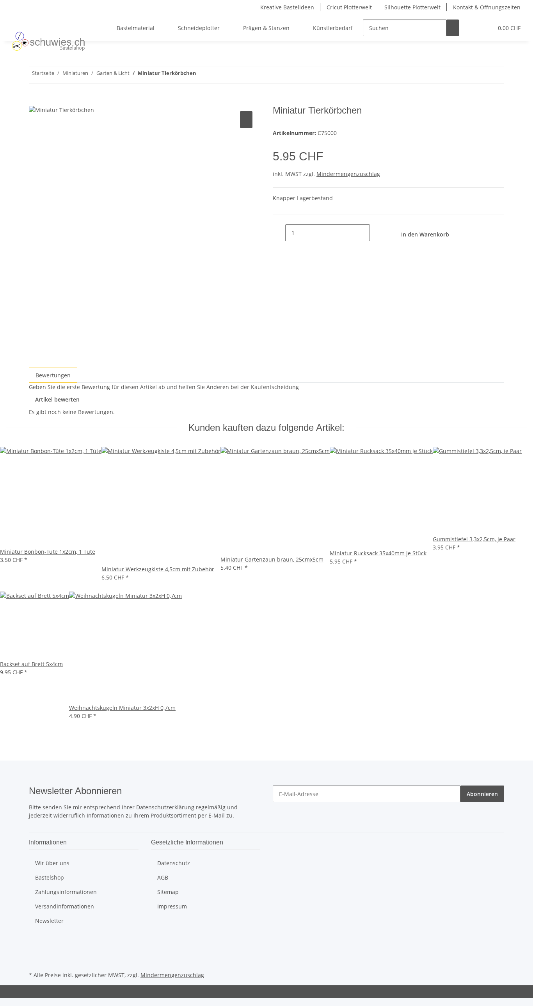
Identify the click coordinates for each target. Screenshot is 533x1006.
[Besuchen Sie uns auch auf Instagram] (35, 960)
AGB (162, 877)
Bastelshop (49, 877)
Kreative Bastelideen (287, 7)
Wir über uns (52, 863)
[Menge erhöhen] (376, 232)
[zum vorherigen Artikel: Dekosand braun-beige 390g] (216, 74)
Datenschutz (173, 863)
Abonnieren (482, 794)
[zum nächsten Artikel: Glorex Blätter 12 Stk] (202, 74)
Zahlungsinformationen (66, 892)
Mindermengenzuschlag (348, 174)
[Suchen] (452, 28)
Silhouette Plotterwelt (412, 7)
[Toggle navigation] (16, 21)
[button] (471, 27)
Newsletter (49, 920)
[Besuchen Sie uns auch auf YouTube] (35, 951)
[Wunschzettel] (484, 27)
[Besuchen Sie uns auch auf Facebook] (35, 942)
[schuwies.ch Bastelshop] (47, 41)
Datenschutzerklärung (165, 807)
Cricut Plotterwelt (349, 7)
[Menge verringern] (279, 232)
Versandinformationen (64, 906)
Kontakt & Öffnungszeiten (487, 7)
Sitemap (168, 892)
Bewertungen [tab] (53, 375)
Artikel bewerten (57, 399)
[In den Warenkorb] (35, 100)
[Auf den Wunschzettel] (246, 119)
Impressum (172, 906)
